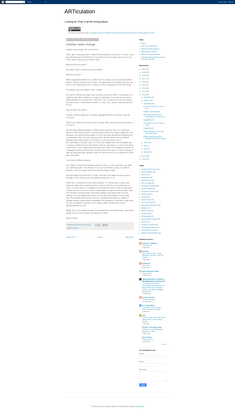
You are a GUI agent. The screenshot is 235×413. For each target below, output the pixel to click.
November (148, 97)
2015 (144, 85)
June (146, 149)
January (147, 152)
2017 (144, 79)
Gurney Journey (148, 297)
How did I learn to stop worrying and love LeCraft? (153, 58)
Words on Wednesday (149, 233)
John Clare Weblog (149, 243)
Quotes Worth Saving (149, 219)
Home (100, 237)
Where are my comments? (151, 54)
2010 (144, 159)
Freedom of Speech (148, 191)
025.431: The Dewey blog (151, 327)
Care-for (144, 175)
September (148, 104)
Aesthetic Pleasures (148, 169)
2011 (144, 156)
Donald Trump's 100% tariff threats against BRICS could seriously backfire (153, 319)
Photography (146, 216)
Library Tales (146, 200)
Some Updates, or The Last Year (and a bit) (153, 132)
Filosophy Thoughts (148, 186)
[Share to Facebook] (104, 224)
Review (144, 222)
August (146, 142)
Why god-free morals (149, 52)
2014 (144, 88)
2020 (144, 69)
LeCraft (144, 197)
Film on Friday (146, 183)
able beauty (146, 265)
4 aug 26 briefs (147, 273)
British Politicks (146, 172)
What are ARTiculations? (150, 49)
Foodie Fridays (146, 189)
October (147, 100)
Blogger (141, 406)
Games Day (145, 194)
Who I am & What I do (149, 46)
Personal (75, 228)
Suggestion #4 (148, 120)
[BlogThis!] (99, 224)
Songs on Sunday (147, 225)
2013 (144, 91)
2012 (144, 95)
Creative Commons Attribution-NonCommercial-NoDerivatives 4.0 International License (122, 33)
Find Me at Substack (149, 299)
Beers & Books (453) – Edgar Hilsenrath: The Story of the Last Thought (152, 255)
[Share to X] (101, 224)
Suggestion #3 (148, 128)
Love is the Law (147, 202)
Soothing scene (147, 245)
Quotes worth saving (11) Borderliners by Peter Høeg (154, 137)
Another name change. (151, 112)
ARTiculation (79, 11)
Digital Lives (145, 180)
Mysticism (145, 208)
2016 (144, 82)
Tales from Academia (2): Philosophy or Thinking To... (154, 116)
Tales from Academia (149, 227)
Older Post (129, 237)
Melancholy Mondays (149, 205)
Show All (164, 344)
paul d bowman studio (150, 271)
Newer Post (71, 237)
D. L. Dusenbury (148, 305)
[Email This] (96, 224)
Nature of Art (145, 211)
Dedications (145, 177)
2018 (144, 75)
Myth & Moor (147, 337)
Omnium (145, 251)
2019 (144, 72)
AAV (144, 315)
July (145, 146)
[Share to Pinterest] (106, 224)
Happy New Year (147, 339)
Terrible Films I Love (148, 230)
